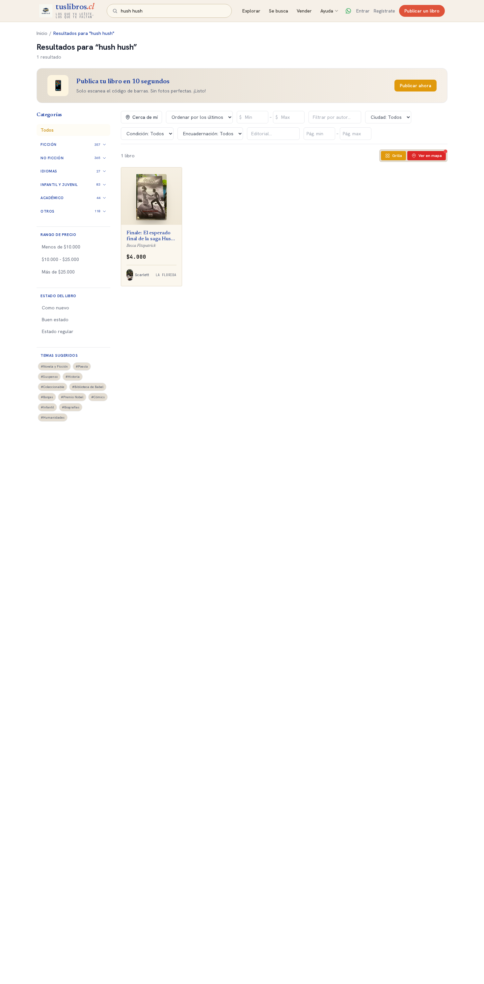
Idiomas (48, 171)
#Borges (47, 397)
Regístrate (384, 11)
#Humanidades (53, 417)
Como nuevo (55, 308)
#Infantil (47, 407)
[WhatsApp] (348, 11)
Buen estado (55, 320)
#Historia (73, 377)
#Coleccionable (52, 387)
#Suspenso (49, 377)
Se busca (278, 11)
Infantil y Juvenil (59, 184)
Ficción (48, 144)
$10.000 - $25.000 (60, 259)
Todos (47, 130)
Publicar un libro (422, 11)
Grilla (397, 155)
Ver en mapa (430, 155)
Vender (304, 11)
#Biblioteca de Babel (87, 387)
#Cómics (98, 397)
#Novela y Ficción (54, 366)
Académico (52, 197)
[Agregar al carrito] (172, 215)
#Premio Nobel (72, 397)
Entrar (363, 11)
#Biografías (70, 407)
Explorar (251, 11)
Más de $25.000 (58, 272)
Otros (47, 211)
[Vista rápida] (157, 215)
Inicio (42, 33)
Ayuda (326, 11)
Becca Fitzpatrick (141, 246)
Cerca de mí (145, 117)
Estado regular (57, 331)
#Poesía (82, 366)
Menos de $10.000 (61, 247)
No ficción (52, 158)
